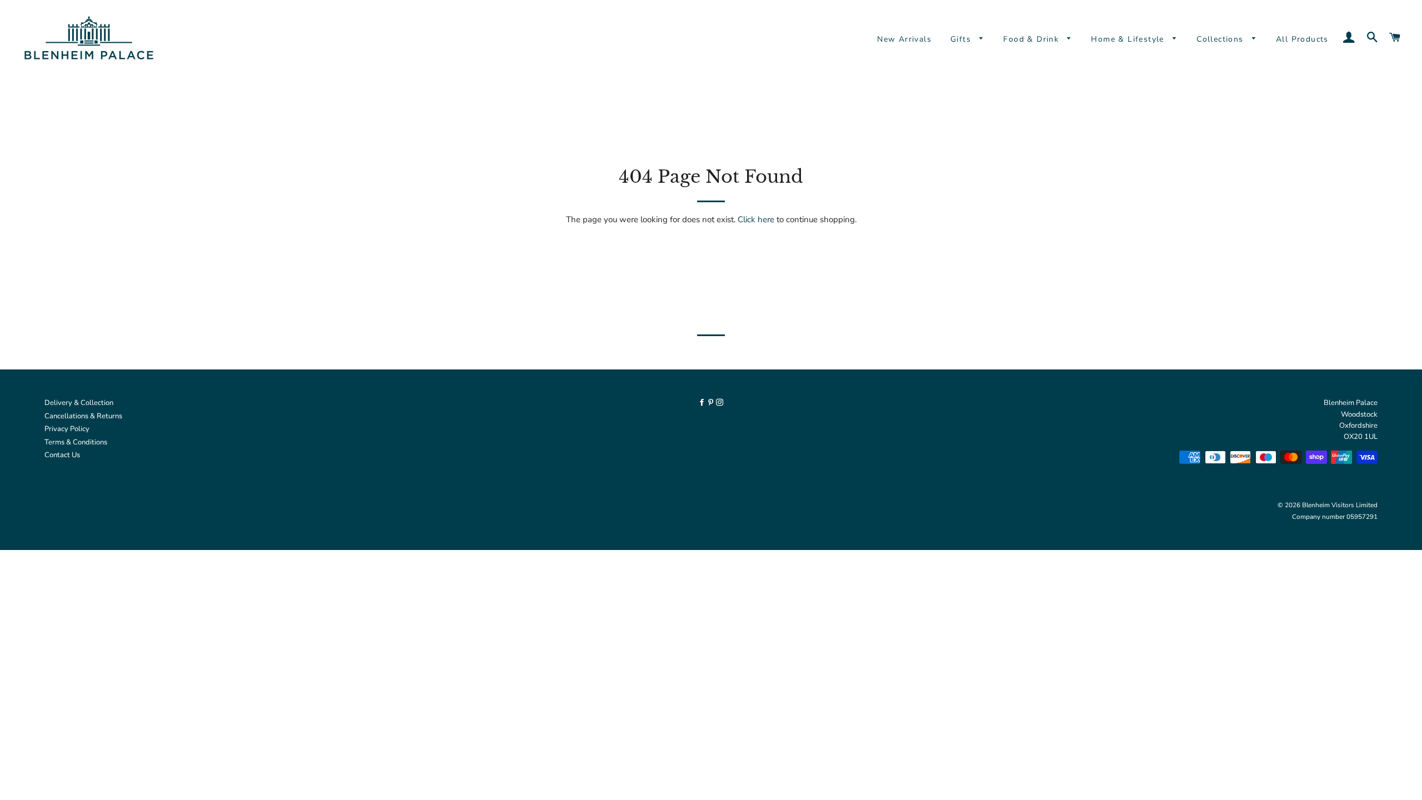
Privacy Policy (66, 429)
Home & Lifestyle (1129, 39)
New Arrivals (904, 39)
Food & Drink (1032, 39)
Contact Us (62, 455)
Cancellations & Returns (83, 416)
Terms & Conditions (75, 442)
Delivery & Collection (78, 403)
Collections (1221, 39)
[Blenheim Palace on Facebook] (702, 403)
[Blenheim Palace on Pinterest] (711, 403)
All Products (1302, 39)
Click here (756, 219)
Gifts (962, 39)
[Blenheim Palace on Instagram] (719, 403)
